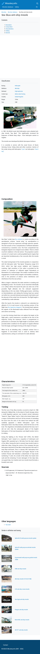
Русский (8, 524)
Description (9, 25)
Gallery (17, 7)
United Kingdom (19, 96)
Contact (5, 645)
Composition (9, 27)
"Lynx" (23, 149)
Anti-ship (17, 88)
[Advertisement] (20, 174)
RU (37, 7)
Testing (7, 31)
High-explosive (19, 91)
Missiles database (7, 7)
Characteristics (9, 29)
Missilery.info (11, 3)
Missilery (4, 12)
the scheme (18, 239)
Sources (8, 32)
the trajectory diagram (14, 307)
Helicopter (17, 85)
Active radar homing (20, 94)
